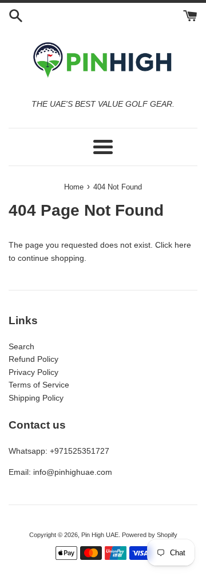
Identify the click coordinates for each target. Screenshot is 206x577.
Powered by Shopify (149, 534)
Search (21, 346)
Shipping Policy (36, 397)
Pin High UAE (99, 534)
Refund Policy (33, 359)
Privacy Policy (33, 372)
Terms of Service (39, 384)
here (183, 244)
